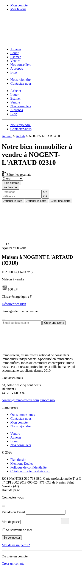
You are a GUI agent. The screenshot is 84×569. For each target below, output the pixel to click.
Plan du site (18, 459)
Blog (13, 72)
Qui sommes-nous (22, 414)
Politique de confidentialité (28, 467)
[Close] (3, 319)
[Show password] (65, 521)
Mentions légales (21, 463)
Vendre (15, 61)
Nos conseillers (20, 64)
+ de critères (11, 182)
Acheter (15, 49)
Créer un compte (13, 563)
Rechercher (10, 187)
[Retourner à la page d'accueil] (30, 42)
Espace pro (47, 400)
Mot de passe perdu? (16, 545)
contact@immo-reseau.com (20, 400)
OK (45, 191)
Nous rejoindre (20, 79)
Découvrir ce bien (14, 304)
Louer (14, 53)
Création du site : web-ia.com (30, 471)
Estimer (15, 57)
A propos (16, 68)
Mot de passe (11, 522)
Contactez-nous (20, 83)
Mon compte (19, 5)
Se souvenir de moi (19, 530)
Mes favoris (18, 9)
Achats (20, 136)
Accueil (7, 136)
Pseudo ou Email (13, 512)
